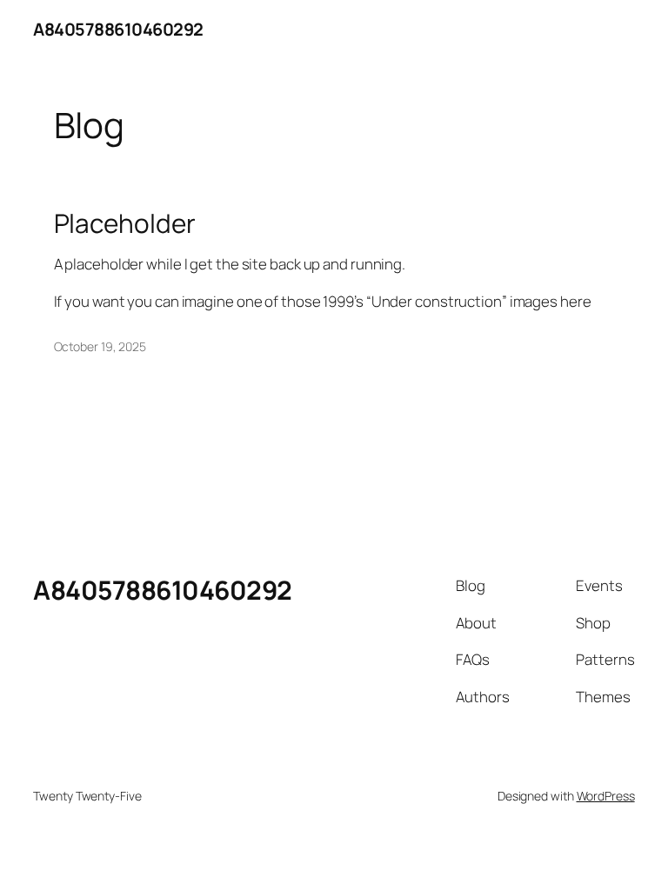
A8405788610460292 (118, 29)
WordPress (606, 795)
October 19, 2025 (100, 346)
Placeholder (125, 223)
